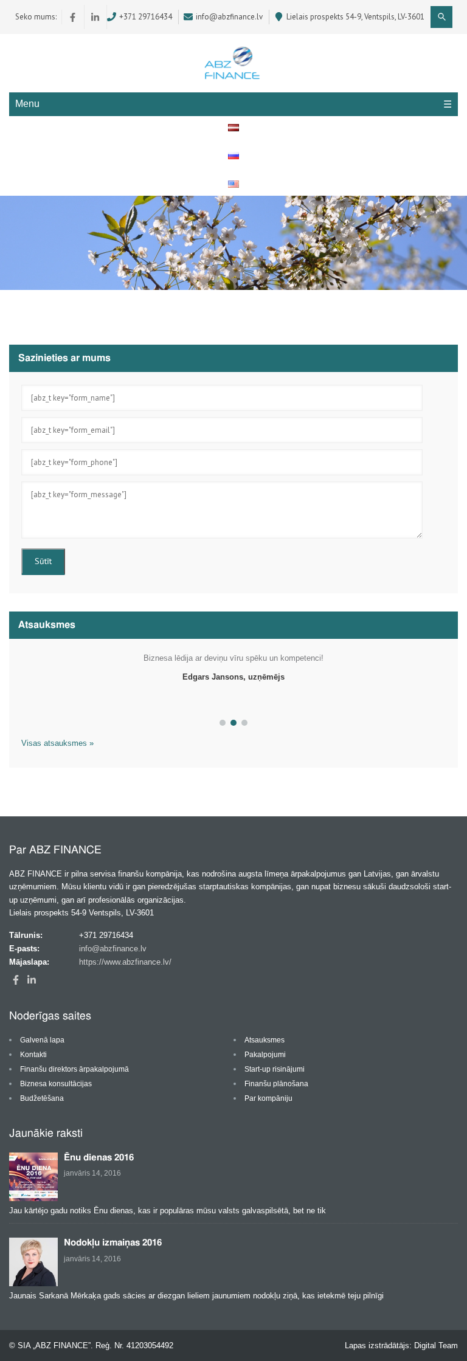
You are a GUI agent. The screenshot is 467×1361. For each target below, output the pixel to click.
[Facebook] (73, 17)
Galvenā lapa (42, 1040)
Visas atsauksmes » (57, 743)
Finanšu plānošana (276, 1084)
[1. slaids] (223, 723)
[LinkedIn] (96, 17)
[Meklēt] (441, 17)
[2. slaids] (233, 723)
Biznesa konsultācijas (56, 1084)
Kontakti (33, 1054)
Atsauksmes (264, 1040)
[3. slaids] (244, 723)
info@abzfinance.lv (229, 17)
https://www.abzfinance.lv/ (125, 961)
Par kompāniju (268, 1098)
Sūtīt (43, 561)
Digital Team (436, 1345)
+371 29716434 (145, 17)
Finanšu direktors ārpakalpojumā (74, 1069)
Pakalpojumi (265, 1054)
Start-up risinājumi (274, 1069)
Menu (27, 103)
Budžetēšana (42, 1098)
